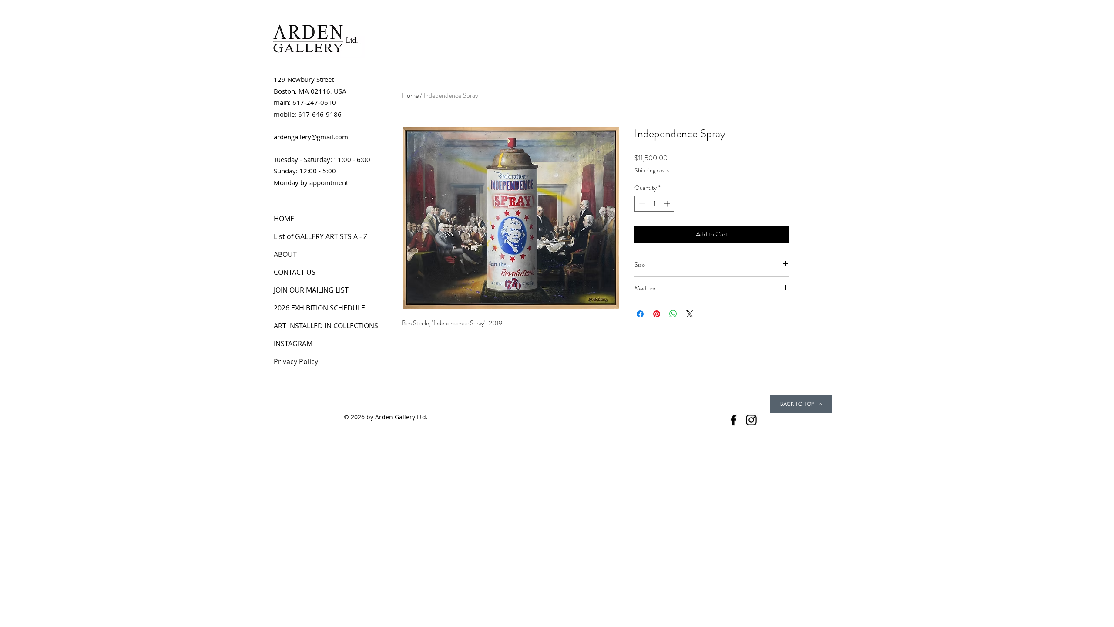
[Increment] (667, 203)
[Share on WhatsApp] (673, 314)
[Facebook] (733, 420)
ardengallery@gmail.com (311, 136)
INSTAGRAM (293, 343)
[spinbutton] (654, 203)
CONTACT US (294, 272)
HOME (284, 218)
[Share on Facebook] (640, 314)
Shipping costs (651, 170)
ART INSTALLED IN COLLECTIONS (326, 325)
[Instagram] (751, 420)
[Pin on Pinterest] (656, 314)
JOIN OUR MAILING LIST (311, 290)
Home (410, 95)
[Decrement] (641, 203)
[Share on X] (690, 314)
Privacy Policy (296, 361)
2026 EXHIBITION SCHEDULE (319, 308)
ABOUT (285, 254)
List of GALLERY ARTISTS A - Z (320, 236)
